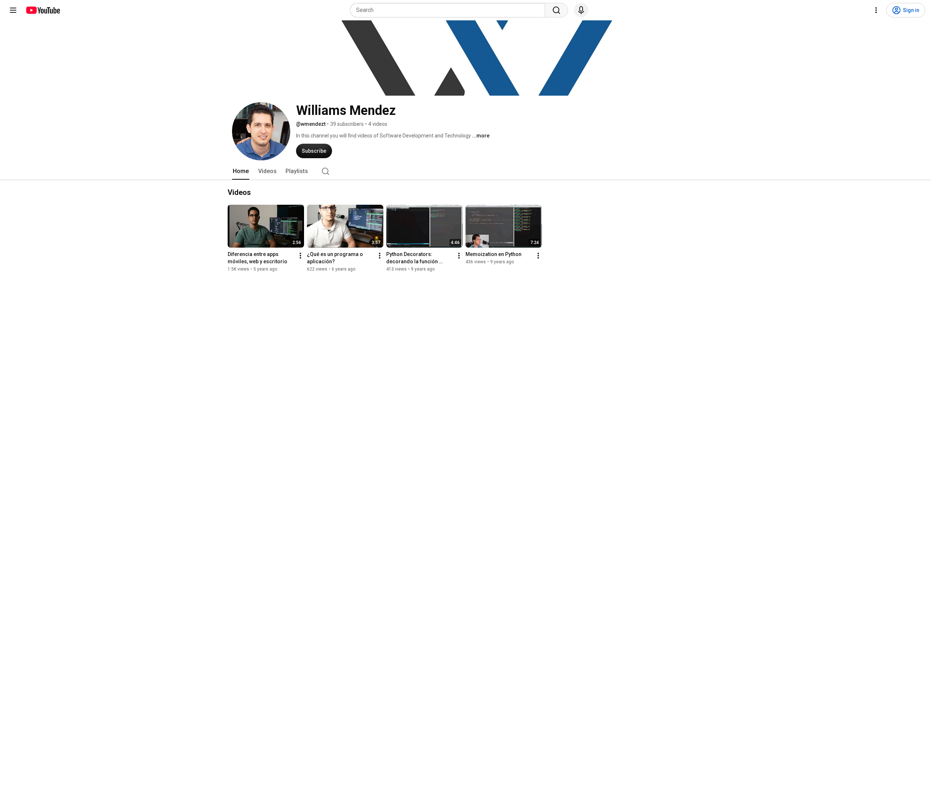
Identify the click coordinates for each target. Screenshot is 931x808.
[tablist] (465, 171)
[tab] (240, 171)
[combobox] (449, 10)
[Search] (556, 10)
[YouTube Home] (42, 10)
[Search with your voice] (581, 10)
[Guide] (13, 10)
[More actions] (300, 255)
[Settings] (876, 10)
